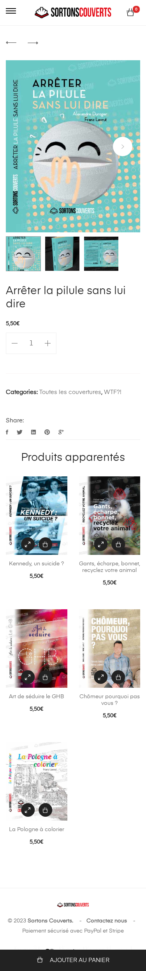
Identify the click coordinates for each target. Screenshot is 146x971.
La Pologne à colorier (36, 829)
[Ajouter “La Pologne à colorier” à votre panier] (45, 810)
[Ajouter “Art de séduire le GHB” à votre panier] (45, 677)
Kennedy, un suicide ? (36, 564)
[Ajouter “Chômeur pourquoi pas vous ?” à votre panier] (118, 677)
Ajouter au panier (79, 960)
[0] (130, 12)
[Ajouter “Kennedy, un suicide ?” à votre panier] (45, 544)
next (122, 146)
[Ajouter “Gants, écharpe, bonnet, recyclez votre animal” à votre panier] (118, 544)
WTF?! (112, 392)
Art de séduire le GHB (36, 696)
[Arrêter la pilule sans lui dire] (8, 432)
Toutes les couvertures (70, 392)
